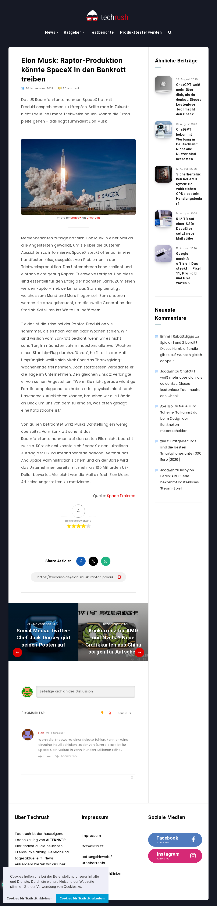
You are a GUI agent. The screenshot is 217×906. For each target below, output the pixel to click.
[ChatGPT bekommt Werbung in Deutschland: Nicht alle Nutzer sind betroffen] (163, 129)
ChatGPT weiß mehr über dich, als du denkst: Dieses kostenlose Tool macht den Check (188, 99)
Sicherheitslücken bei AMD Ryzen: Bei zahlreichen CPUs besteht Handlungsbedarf (189, 189)
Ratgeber (72, 32)
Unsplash (93, 218)
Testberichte (102, 32)
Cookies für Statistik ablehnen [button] (30, 898)
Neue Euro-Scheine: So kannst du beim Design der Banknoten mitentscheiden (179, 418)
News (50, 32)
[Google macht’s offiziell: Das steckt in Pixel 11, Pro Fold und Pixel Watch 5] (163, 253)
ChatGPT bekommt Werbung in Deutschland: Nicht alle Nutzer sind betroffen (187, 144)
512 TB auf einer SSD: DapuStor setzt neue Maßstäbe (185, 229)
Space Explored (121, 495)
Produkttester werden (141, 32)
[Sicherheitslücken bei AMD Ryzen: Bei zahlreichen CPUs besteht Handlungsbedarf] (163, 174)
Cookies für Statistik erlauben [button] (82, 898)
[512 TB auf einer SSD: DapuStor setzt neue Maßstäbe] (163, 218)
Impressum (91, 835)
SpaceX (76, 218)
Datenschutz (93, 846)
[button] (83, 887)
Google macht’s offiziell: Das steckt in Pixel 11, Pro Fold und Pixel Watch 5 (188, 268)
